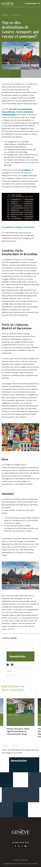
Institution (11, 675)
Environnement (14, 715)
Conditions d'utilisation (20, 860)
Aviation (5, 15)
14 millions (26, 170)
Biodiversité (13, 718)
